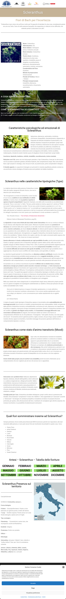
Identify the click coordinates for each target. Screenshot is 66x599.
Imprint (43, 596)
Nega (33, 588)
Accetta (33, 583)
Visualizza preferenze (33, 593)
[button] (63, 567)
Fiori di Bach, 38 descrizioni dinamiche (32, 216)
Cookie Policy (24, 596)
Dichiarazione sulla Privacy (34, 596)
